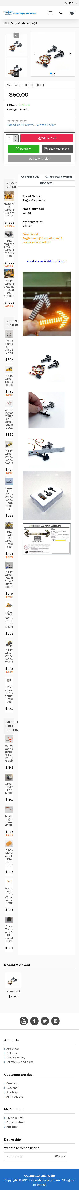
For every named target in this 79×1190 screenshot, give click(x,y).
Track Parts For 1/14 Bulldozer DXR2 (9, 346)
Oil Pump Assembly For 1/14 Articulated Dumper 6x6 (9, 694)
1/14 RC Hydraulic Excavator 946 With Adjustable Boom (9, 579)
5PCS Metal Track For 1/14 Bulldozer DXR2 (9, 858)
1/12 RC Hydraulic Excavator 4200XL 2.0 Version (9, 288)
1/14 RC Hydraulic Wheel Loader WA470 (9, 457)
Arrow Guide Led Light (15, 991)
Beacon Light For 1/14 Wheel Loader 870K (9, 896)
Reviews (46, 183)
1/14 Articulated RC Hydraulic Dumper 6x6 (9, 539)
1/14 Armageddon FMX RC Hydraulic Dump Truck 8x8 (9, 248)
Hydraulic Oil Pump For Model (9, 788)
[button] (34, 54)
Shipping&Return (58, 177)
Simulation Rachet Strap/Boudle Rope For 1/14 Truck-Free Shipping (9, 753)
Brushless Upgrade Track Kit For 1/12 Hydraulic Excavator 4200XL (9, 419)
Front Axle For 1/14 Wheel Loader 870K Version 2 (9, 498)
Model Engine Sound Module (9, 821)
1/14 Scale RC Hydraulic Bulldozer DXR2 (9, 210)
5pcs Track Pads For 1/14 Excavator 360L (9, 934)
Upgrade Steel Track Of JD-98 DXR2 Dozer (9, 619)
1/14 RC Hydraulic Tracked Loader (9, 380)
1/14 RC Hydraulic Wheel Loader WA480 (9, 656)
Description (30, 177)
